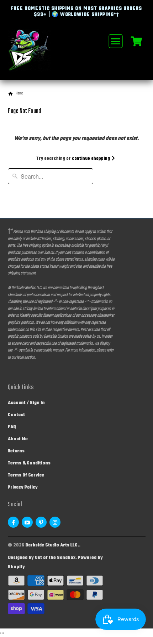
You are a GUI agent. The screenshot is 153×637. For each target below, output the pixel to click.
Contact (16, 415)
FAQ (12, 427)
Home (19, 94)
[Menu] (115, 41)
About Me (18, 439)
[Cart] (136, 41)
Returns (16, 451)
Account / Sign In (26, 403)
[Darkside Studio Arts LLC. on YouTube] (27, 522)
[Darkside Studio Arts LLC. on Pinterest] (41, 522)
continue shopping (91, 159)
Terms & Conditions (29, 463)
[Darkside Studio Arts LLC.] (36, 54)
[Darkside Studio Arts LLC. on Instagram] (54, 522)
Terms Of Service (26, 475)
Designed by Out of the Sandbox (41, 557)
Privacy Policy (23, 487)
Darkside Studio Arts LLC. (52, 545)
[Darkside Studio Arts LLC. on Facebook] (13, 522)
